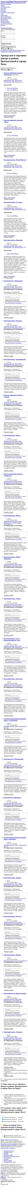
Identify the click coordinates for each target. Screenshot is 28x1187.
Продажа (3, 9)
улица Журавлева (16, 81)
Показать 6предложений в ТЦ (8, 46)
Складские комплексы (6, 23)
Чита (16, 80)
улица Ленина (15, 167)
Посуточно (3, 8)
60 (22, 605)
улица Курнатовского (17, 923)
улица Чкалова (15, 129)
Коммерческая (4, 19)
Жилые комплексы (6, 16)
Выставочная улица (17, 805)
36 (22, 686)
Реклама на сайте (8, 1155)
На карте (4, 48)
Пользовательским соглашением (9, 1144)
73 (24, 923)
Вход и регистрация (6, 4)
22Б (7, 727)
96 (25, 209)
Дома (2, 14)
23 (11, 524)
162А (21, 167)
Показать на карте (8, 117)
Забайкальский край (6, 43)
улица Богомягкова (16, 605)
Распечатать (4, 1080)
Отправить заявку (8, 1076)
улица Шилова (15, 442)
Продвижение (7, 1157)
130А (21, 885)
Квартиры (3, 11)
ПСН (6, 29)
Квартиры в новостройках (8, 12)
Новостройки (4, 15)
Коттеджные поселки (6, 18)
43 (24, 328)
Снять (2, 29)
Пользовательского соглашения (13, 303)
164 (21, 129)
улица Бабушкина (16, 365)
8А (21, 288)
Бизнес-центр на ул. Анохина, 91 (9, 1139)
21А (23, 766)
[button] (14, 1088)
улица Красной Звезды (18, 247)
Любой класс (12, 29)
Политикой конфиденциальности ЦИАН (13, 1144)
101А (21, 442)
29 (21, 1039)
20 (22, 81)
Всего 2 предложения (9, 115)
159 (22, 365)
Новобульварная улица (18, 209)
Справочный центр (9, 1150)
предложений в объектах (8, 68)
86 (20, 1000)
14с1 (26, 647)
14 (26, 960)
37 (21, 404)
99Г (21, 566)
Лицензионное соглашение (8, 1148)
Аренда (3, 5)
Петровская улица (17, 766)
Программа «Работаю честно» (12, 1156)
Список (10, 48)
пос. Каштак (21, 960)
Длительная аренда (6, 7)
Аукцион (6, 1159)
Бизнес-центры (5, 21)
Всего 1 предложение (9, 155)
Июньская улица (16, 288)
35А (21, 483)
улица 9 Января (16, 404)
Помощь (6, 1153)
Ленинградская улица (17, 328)
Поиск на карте (8, 1160)
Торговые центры (5, 22)
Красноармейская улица (18, 647)
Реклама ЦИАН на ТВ (10, 1162)
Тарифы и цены (8, 1152)
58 (24, 247)
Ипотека (3, 25)
